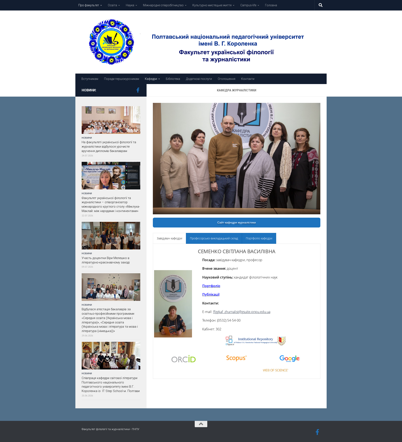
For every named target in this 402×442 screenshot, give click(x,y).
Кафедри (151, 78)
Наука (130, 5)
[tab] (169, 238)
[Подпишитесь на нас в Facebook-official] (137, 90)
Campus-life (248, 5)
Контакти (247, 78)
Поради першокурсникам (121, 78)
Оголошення (226, 78)
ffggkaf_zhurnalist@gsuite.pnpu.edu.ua (241, 311)
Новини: (89, 90)
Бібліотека (173, 78)
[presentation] (169, 238)
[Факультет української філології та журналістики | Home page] (201, 42)
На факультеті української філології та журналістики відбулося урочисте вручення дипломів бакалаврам (109, 146)
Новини (87, 137)
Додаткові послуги (199, 78)
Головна (271, 5)
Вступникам (89, 78)
